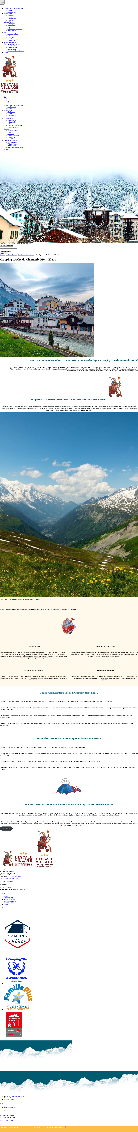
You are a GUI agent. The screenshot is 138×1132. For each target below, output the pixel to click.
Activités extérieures (10, 42)
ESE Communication (17, 1096)
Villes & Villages (13, 47)
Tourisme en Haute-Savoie (12, 44)
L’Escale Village (9, 22)
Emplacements (12, 10)
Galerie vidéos (12, 25)
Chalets (10, 17)
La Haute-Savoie (13, 46)
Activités (10, 35)
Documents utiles (13, 30)
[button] (5, 97)
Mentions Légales (9, 1099)
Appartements (12, 18)
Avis (9, 27)
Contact (6, 52)
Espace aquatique (13, 34)
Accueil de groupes (13, 39)
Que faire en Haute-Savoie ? (16, 51)
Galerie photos (12, 24)
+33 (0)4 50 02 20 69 (14, 876)
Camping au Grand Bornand (8, 255)
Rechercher (4, 253)
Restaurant (11, 37)
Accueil (6, 896)
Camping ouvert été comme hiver (13, 8)
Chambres (11, 20)
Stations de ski (12, 49)
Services (6, 32)
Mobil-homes (11, 15)
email (1, 1124)
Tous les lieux (6, 828)
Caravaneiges (11, 12)
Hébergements (8, 13)
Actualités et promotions (15, 29)
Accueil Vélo (11, 40)
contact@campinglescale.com (9, 878)
